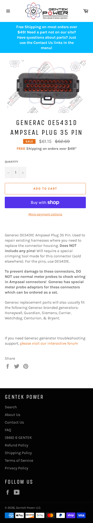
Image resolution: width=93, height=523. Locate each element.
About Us (12, 414)
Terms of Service (19, 460)
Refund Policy (16, 445)
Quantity (11, 161)
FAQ (8, 430)
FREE (21, 148)
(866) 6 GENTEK (18, 437)
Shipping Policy (18, 453)
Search (11, 407)
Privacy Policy (16, 468)
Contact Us (14, 422)
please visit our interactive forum (49, 343)
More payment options (45, 214)
